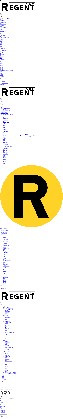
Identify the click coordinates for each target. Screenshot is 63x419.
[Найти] (0, 14)
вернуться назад (2, 395)
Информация (2, 403)
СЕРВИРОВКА (7, 341)
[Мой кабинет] (0, 303)
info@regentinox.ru (3, 84)
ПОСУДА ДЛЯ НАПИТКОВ (8, 322)
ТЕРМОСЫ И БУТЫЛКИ (8, 352)
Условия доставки (2, 406)
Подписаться (11, 398)
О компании (1, 402)
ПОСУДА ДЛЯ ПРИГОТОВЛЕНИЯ (9, 332)
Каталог (1, 399)
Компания (4, 379)
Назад (4, 306)
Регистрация (1, 103)
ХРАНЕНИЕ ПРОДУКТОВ (8, 361)
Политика (1, 407)
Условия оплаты (2, 405)
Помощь (1, 408)
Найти (1, 415)
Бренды (1, 400)
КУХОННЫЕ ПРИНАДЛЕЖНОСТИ (9, 309)
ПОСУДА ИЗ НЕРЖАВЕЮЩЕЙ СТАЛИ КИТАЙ (11, 373)
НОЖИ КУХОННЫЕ (7, 316)
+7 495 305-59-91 (2, 411)
